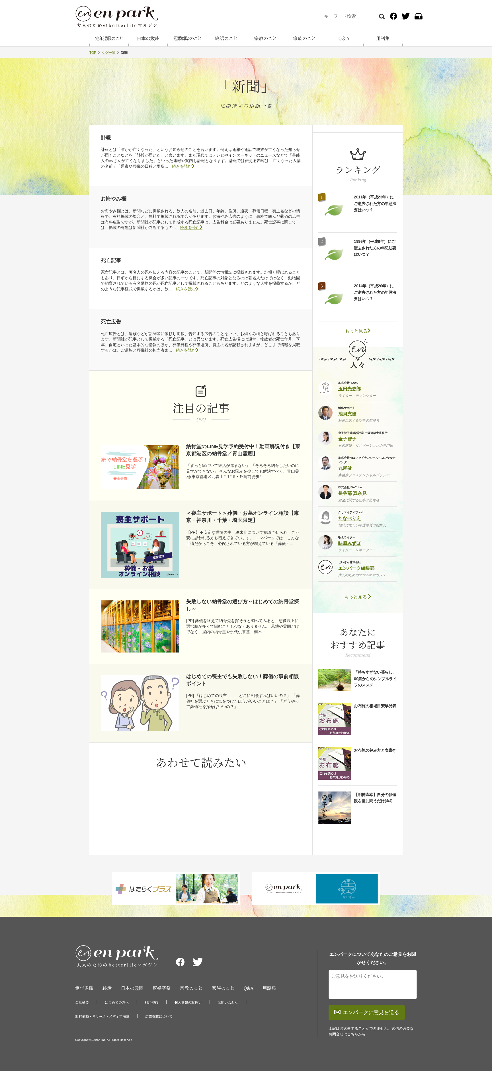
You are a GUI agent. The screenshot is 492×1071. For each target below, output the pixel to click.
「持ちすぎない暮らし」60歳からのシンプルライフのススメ (375, 678)
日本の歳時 (148, 38)
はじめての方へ (117, 1002)
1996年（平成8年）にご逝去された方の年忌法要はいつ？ (375, 248)
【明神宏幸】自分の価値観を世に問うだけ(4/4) (375, 797)
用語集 (383, 38)
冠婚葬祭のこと (187, 38)
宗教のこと (265, 38)
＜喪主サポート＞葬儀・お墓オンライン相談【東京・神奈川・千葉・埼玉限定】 (242, 516)
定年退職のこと (109, 38)
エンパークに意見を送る (371, 1012)
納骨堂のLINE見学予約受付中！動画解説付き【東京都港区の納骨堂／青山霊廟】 (243, 450)
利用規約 (151, 1002)
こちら (352, 1034)
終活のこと (226, 38)
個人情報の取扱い (188, 1002)
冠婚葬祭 (162, 988)
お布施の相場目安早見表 (375, 705)
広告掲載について (159, 1016)
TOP (92, 53)
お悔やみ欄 (113, 199)
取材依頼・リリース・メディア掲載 (102, 1016)
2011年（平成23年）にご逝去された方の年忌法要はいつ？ (375, 203)
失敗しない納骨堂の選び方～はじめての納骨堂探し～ (242, 605)
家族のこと (304, 38)
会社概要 (82, 1002)
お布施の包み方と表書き (375, 750)
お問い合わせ (228, 1002)
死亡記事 (111, 260)
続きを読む (182, 166)
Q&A (248, 988)
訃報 (106, 137)
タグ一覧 (108, 53)
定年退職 (84, 988)
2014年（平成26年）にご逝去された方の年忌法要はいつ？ (375, 292)
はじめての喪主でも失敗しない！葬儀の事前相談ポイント (242, 680)
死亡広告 (111, 322)
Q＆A (344, 38)
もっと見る (356, 331)
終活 (107, 988)
